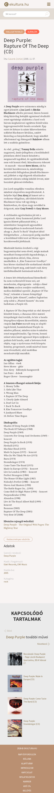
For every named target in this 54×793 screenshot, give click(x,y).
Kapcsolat (27, 772)
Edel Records (10, 564)
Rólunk (27, 759)
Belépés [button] (27, 790)
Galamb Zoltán (15, 58)
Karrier (27, 781)
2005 (6, 572)
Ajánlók (32, 31)
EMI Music (22, 564)
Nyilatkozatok (27, 777)
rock (6, 581)
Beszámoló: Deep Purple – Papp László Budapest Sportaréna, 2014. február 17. (34, 659)
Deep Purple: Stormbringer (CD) (31, 722)
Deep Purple (10, 555)
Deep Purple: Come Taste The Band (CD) (34, 700)
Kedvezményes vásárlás (18, 539)
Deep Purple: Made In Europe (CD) (33, 678)
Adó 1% (27, 786)
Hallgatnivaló (14, 31)
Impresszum (27, 768)
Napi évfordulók (27, 754)
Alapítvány (27, 763)
